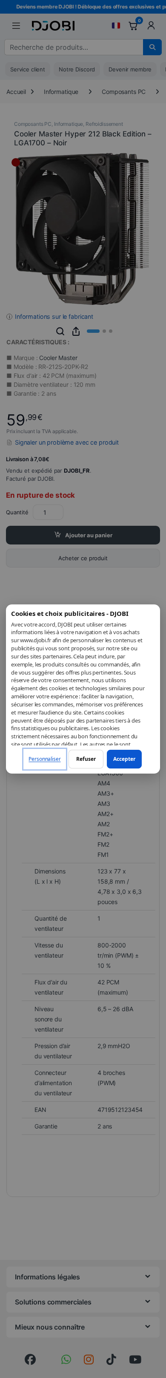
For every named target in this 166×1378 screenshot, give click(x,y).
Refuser (86, 759)
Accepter (124, 759)
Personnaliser (44, 759)
